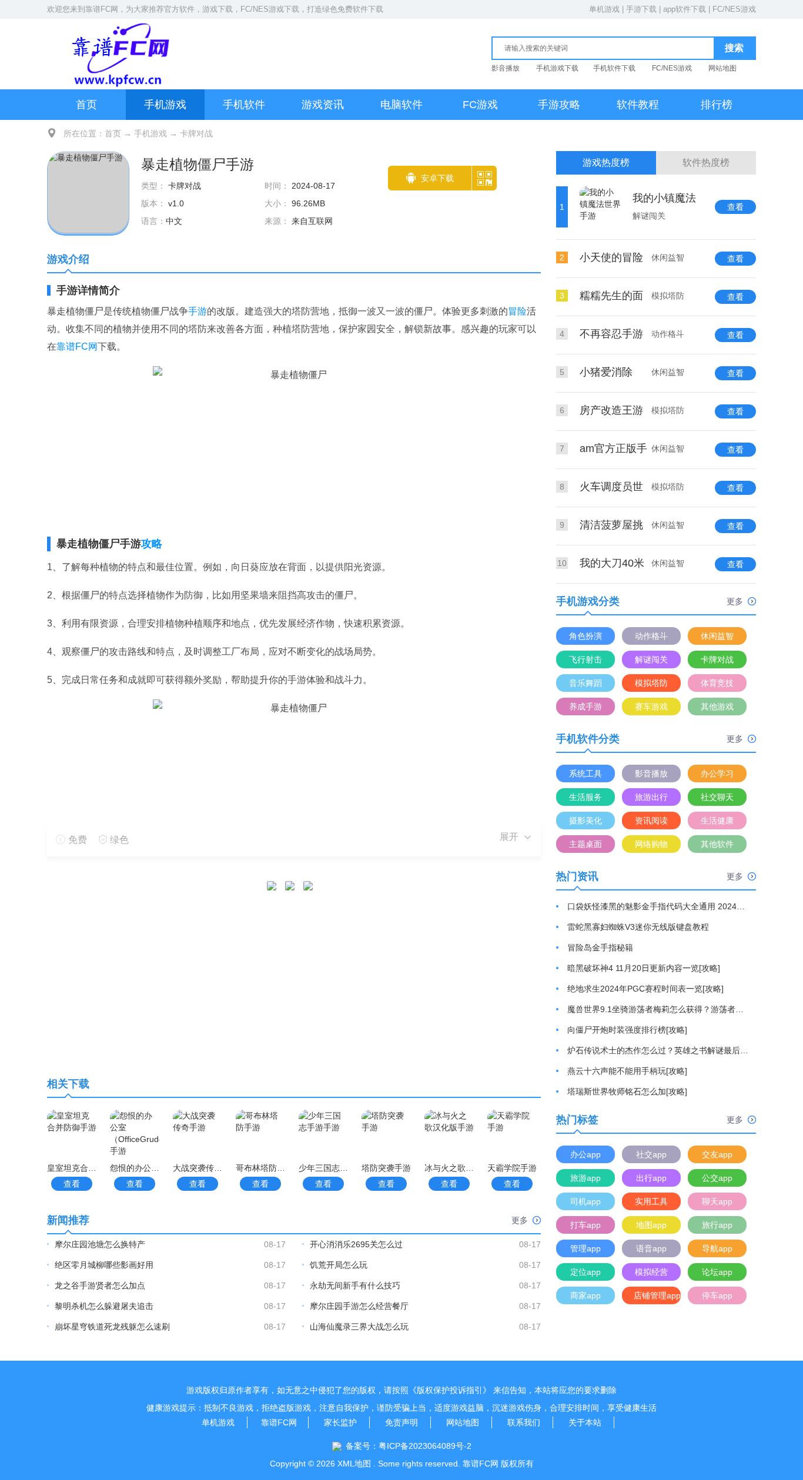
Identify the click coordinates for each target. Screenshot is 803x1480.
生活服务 (585, 797)
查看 (71, 1183)
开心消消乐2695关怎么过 (356, 1244)
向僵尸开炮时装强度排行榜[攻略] (627, 1029)
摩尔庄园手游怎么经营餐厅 (359, 1306)
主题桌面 (585, 844)
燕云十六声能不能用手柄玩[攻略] (627, 1071)
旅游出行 (651, 797)
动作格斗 (651, 636)
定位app (585, 1272)
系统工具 (585, 773)
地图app (651, 1225)
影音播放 (505, 68)
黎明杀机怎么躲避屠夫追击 (104, 1306)
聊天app (717, 1201)
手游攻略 (559, 105)
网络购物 (651, 844)
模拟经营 (651, 1272)
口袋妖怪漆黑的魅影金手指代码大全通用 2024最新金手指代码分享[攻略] (658, 906)
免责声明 (401, 1422)
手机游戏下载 (557, 68)
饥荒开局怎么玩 (338, 1265)
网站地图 (722, 68)
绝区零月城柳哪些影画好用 (104, 1265)
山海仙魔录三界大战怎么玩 (359, 1326)
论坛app (717, 1272)
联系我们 (523, 1422)
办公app (585, 1154)
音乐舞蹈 (585, 683)
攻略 (151, 544)
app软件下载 (684, 9)
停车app (717, 1295)
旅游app (585, 1178)
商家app (585, 1295)
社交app (651, 1154)
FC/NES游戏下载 (269, 9)
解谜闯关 (651, 659)
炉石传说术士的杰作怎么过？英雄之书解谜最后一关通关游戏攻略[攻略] (658, 1050)
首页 (86, 105)
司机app (585, 1201)
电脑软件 (401, 105)
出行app (651, 1178)
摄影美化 (585, 820)
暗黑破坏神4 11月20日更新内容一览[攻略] (643, 968)
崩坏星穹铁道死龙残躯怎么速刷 (112, 1326)
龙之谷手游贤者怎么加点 (100, 1285)
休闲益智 (717, 636)
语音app (651, 1248)
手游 (197, 311)
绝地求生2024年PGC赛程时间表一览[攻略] (645, 988)
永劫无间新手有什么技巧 (355, 1285)
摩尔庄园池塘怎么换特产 (100, 1244)
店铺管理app (657, 1295)
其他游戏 (717, 706)
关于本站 (584, 1422)
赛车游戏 (651, 706)
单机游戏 (604, 9)
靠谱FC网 (101, 9)
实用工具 (651, 1201)
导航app (717, 1248)
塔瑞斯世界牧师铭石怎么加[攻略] (627, 1091)
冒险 (517, 311)
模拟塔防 (651, 683)
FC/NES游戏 (734, 9)
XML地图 (354, 1463)
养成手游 (585, 706)
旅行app (717, 1225)
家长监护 (340, 1422)
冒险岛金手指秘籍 (600, 947)
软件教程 (638, 105)
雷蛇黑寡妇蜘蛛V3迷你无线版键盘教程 (638, 927)
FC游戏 (480, 105)
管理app (585, 1248)
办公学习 (717, 773)
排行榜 (716, 105)
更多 (519, 1220)
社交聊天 (717, 797)
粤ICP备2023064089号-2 (425, 1446)
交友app (717, 1154)
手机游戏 (165, 105)
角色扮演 (585, 636)
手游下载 (641, 9)
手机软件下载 (614, 68)
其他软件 (717, 844)
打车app (585, 1225)
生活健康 (717, 820)
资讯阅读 (651, 820)
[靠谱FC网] (117, 54)
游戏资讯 (323, 105)
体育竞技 (717, 683)
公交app (717, 1178)
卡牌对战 (196, 133)
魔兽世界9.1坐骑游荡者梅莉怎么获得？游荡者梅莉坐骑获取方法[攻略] (658, 1009)
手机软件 (244, 105)
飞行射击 (585, 659)
